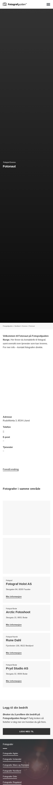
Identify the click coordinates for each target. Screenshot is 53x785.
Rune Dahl (13, 640)
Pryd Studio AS (17, 668)
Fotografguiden (8, 326)
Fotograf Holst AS (19, 584)
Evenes (24, 326)
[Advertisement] (26, 382)
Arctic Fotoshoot (18, 612)
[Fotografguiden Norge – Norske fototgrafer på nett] (15, 4)
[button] (48, 4)
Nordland (17, 326)
